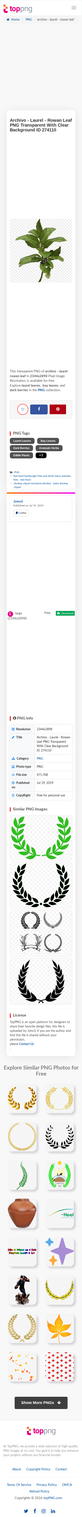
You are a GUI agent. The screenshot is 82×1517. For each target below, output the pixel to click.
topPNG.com (53, 1498)
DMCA (67, 1485)
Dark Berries (21, 448)
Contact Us (26, 1044)
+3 (41, 455)
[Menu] (74, 7)
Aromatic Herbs (49, 448)
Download (67, 613)
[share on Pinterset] (58, 409)
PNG (28, 19)
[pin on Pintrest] (30, 1089)
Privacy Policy (47, 1485)
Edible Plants (21, 455)
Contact (61, 1469)
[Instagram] (44, 1511)
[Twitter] (26, 1511)
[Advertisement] (41, 69)
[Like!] (22, 409)
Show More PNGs (38, 1402)
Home (14, 19)
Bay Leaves (48, 440)
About (16, 1469)
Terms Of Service (19, 1485)
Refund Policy (39, 1491)
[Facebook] (39, 410)
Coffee (22, 513)
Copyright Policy (38, 1469)
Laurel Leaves (22, 440)
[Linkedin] (53, 1511)
